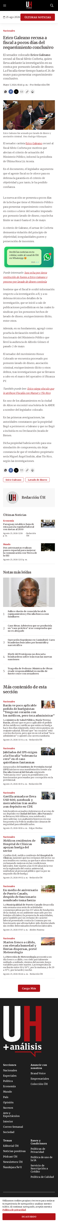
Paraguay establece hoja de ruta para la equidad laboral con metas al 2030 (18, 527)
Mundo (7, 544)
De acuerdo (29, 1216)
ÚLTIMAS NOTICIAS (37, 17)
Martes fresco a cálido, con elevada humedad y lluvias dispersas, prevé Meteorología (20, 947)
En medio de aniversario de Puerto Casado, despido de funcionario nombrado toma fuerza (20, 895)
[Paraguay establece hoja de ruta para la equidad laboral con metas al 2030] (48, 524)
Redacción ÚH (33, 497)
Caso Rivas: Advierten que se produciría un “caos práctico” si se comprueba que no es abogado (30, 628)
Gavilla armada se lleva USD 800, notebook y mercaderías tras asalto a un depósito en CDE (20, 801)
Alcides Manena (37, 930)
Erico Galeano (34, 143)
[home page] (29, 5)
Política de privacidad (14, 1210)
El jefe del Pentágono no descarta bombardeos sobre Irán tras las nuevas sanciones (30, 657)
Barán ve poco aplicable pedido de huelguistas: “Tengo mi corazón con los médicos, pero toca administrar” (29, 710)
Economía (8, 520)
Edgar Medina (35, 828)
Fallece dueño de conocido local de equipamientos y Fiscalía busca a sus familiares (28, 614)
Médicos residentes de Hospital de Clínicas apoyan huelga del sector (19, 846)
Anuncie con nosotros (39, 1066)
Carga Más (29, 988)
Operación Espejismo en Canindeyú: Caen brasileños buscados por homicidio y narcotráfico (31, 642)
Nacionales (9, 31)
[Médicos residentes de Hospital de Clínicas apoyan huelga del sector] (48, 840)
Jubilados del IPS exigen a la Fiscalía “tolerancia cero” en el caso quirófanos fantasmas (20, 757)
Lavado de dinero (37, 479)
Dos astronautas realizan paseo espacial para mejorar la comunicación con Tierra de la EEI (20, 551)
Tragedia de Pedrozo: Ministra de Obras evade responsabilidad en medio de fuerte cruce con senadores (30, 671)
